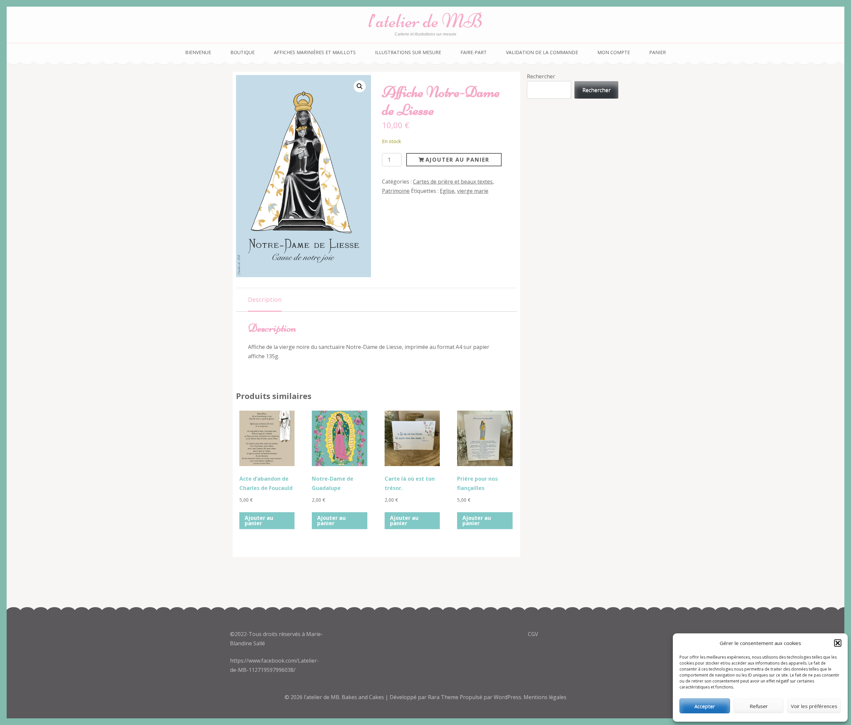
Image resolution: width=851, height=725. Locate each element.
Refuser (759, 706)
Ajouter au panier (457, 159)
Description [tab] (265, 299)
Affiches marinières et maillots (315, 52)
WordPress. (508, 697)
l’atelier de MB (425, 21)
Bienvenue (198, 52)
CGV (533, 634)
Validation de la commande (542, 52)
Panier (657, 52)
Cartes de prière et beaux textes (453, 181)
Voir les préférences (814, 706)
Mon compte (613, 52)
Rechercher (541, 76)
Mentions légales (545, 697)
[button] (837, 643)
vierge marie (472, 191)
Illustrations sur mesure (408, 52)
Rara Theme (444, 697)
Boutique (242, 52)
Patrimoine (396, 191)
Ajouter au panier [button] (259, 520)
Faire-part (473, 52)
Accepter (704, 706)
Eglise (447, 191)
